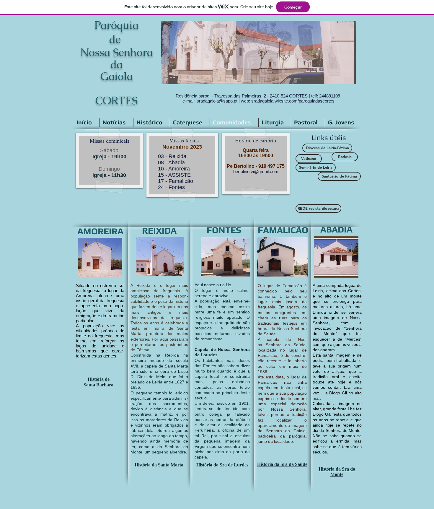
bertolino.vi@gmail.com (255, 171)
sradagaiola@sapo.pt (217, 100)
